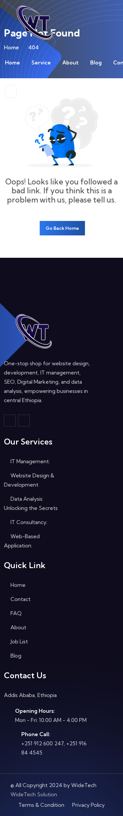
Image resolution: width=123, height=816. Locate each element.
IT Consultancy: (28, 522)
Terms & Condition (41, 805)
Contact (20, 599)
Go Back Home (62, 228)
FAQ (15, 613)
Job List (18, 641)
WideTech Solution (33, 794)
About (70, 62)
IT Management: (29, 461)
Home (12, 62)
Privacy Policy (88, 805)
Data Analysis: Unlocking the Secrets (31, 503)
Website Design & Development (29, 480)
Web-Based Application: (22, 541)
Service (41, 62)
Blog (96, 62)
